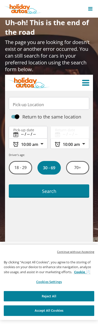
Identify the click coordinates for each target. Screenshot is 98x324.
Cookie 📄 (82, 272)
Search (49, 191)
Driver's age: (17, 155)
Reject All (49, 296)
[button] (90, 8)
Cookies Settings (49, 281)
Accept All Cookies (49, 310)
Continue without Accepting (75, 252)
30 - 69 (49, 168)
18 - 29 (20, 167)
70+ (77, 167)
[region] (49, 282)
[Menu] (85, 83)
